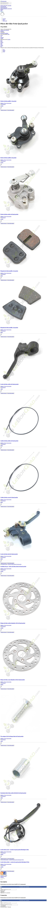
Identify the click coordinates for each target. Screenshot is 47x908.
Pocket (4, 50)
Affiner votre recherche (4, 30)
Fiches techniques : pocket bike (6, 8)
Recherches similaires (4, 33)
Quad (4, 51)
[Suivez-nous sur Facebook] (4, 874)
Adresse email (3, 889)
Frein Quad (5, 20)
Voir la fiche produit (10, 110)
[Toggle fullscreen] (3, 878)
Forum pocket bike (3, 7)
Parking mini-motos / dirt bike (5, 5)
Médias (1, 9)
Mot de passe (2, 890)
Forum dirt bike (3, 6)
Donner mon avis (4, 110)
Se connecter (7, 892)
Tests (1, 10)
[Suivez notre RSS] (1, 874)
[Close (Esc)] (0, 878)
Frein (4, 19)
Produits (1, 11)
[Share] (2, 878)
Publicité (2, 877)
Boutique (2, 31)
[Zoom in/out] (4, 878)
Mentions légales (3, 876)
